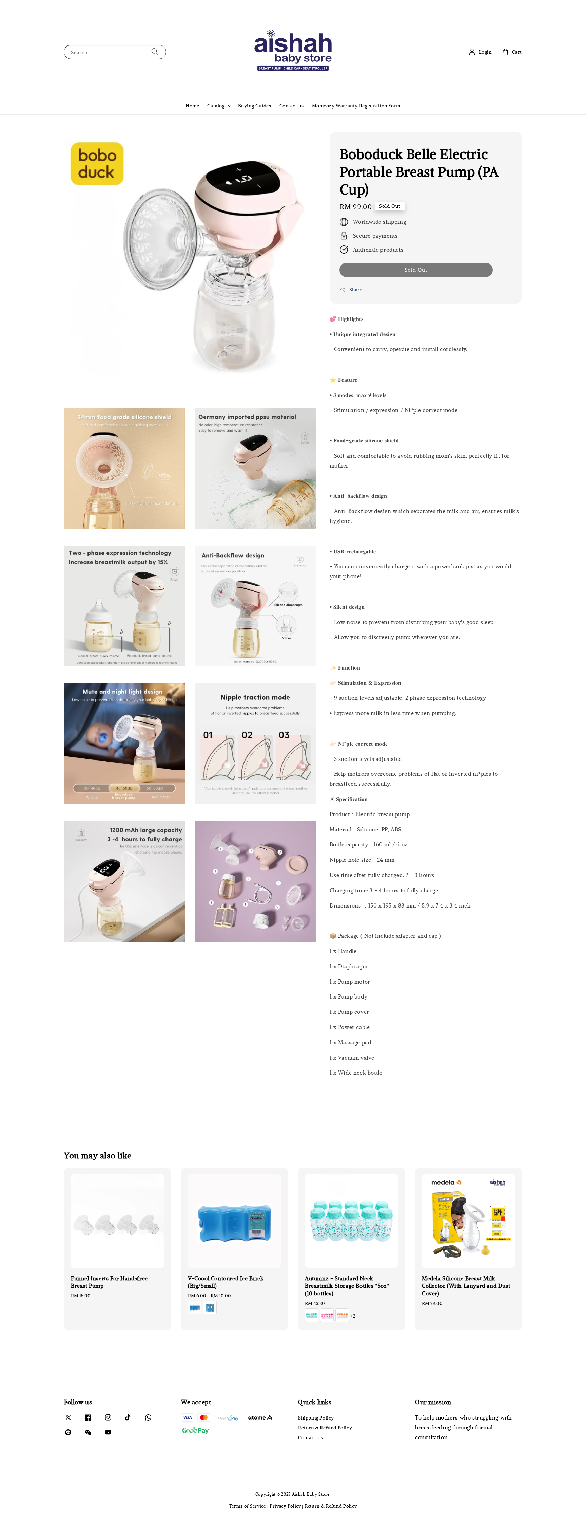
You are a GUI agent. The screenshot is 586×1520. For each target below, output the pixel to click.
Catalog (215, 106)
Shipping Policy (316, 1418)
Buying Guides (254, 105)
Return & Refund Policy (325, 1427)
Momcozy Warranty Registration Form (356, 105)
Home (192, 105)
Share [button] (356, 289)
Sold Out (416, 269)
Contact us (291, 105)
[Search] (155, 51)
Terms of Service (247, 1506)
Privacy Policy (285, 1506)
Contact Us (310, 1437)
